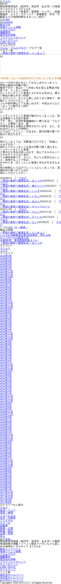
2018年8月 (6, 471)
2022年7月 (6, 377)
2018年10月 (6, 466)
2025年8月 (6, 281)
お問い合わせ (8, 42)
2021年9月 (6, 403)
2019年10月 (6, 440)
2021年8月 (6, 406)
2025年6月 (6, 287)
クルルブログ (8, 29)
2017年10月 (6, 497)
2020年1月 (6, 432)
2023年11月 (6, 336)
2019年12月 (6, 434)
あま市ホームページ (11, 580)
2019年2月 (6, 455)
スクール (5, 523)
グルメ (4, 507)
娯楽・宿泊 (6, 530)
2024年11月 (6, 305)
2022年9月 (6, 372)
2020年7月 (6, 419)
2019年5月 (6, 450)
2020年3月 (6, 429)
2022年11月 (6, 367)
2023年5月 (6, 351)
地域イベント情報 (10, 27)
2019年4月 (6, 453)
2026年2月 (6, 266)
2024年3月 (6, 325)
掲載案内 (5, 32)
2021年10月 (6, 401)
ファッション (8, 515)
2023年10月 (6, 338)
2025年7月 (6, 284)
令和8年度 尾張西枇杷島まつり (19, 240)
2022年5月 (6, 383)
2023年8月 (6, 344)
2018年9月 (6, 468)
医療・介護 (6, 528)
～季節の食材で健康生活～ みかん (20, 201)
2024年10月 (6, 307)
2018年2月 (6, 486)
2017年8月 (6, 502)
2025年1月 (6, 300)
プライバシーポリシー (13, 37)
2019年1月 (6, 458)
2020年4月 (6, 427)
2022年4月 (6, 385)
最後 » (23, 227)
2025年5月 (6, 289)
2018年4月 (6, 481)
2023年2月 (6, 359)
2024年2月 (6, 328)
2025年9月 (6, 279)
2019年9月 (6, 442)
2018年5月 (6, 479)
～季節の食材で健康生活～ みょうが (21, 180)
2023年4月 (6, 354)
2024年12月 (6, 302)
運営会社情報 (8, 35)
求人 (2, 536)
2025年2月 (6, 297)
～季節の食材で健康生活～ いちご (20, 196)
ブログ (23, 178)
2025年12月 (6, 271)
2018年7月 (6, 473)
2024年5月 (6, 320)
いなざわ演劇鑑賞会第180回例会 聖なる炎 (25, 235)
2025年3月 (6, 294)
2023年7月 (6, 346)
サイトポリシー (9, 40)
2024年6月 (6, 318)
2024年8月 (6, 313)
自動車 (4, 525)
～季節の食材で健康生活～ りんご (20, 211)
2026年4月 (6, 261)
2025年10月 (6, 276)
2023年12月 (6, 333)
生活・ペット (8, 510)
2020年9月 (6, 416)
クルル (4, 48)
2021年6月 (6, 408)
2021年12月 (6, 396)
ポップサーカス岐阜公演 (14, 237)
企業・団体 (6, 533)
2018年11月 (6, 463)
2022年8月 (6, 375)
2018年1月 (6, 489)
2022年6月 (6, 380)
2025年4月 (6, 292)
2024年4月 (6, 323)
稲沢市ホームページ (11, 574)
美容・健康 (6, 512)
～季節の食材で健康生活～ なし (18, 222)
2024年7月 (6, 315)
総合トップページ (10, 549)
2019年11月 (6, 437)
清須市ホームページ (11, 577)
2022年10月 (6, 370)
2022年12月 (6, 364)
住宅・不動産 (8, 517)
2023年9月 (6, 341)
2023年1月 (6, 362)
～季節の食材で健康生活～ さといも (21, 217)
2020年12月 (6, 411)
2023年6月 (6, 349)
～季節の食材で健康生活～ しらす (20, 191)
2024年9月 (6, 310)
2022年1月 (6, 393)
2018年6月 (6, 476)
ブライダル (6, 520)
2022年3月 (6, 388)
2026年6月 (6, 255)
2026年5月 (6, 258)
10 (15, 227)
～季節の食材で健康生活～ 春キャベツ (22, 185)
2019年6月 (6, 447)
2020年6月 (6, 421)
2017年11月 (6, 494)
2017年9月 (6, 499)
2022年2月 (6, 390)
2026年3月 (6, 263)
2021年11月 (6, 398)
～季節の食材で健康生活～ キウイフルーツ (25, 206)
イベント (5, 248)
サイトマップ (8, 569)
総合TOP (5, 24)
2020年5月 (6, 424)
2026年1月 (6, 268)
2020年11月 (6, 414)
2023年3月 (6, 357)
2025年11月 (6, 274)
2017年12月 (6, 491)
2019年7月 (6, 445)
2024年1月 (6, 331)
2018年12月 (6, 460)
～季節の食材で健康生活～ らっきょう (22, 53)
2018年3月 (6, 484)
